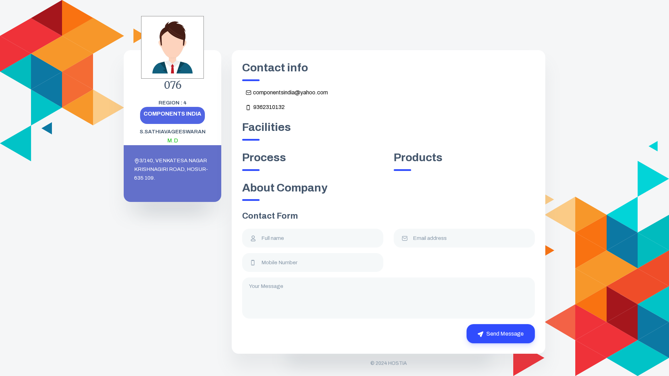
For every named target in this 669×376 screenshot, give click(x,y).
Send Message (504, 334)
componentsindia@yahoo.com (290, 92)
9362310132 (268, 107)
